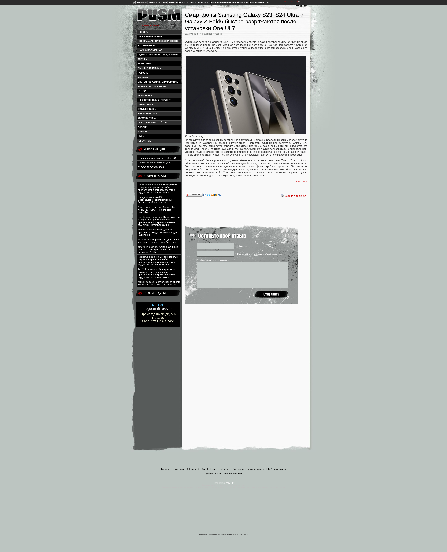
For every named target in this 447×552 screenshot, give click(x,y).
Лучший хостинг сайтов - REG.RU (157, 158)
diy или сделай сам (149, 68)
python (142, 91)
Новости (143, 32)
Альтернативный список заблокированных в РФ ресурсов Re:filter (158, 249)
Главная (142, 2)
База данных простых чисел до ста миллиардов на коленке (157, 232)
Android (173, 2)
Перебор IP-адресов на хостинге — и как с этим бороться (158, 240)
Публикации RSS (213, 474)
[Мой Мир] (216, 195)
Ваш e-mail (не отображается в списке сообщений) (259, 254)
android (143, 77)
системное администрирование (158, 82)
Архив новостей (157, 2)
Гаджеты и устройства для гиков (158, 55)
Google (183, 2)
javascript (144, 64)
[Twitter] (208, 195)
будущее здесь (147, 109)
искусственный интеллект (154, 100)
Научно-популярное (150, 50)
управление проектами (152, 86)
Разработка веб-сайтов (152, 122)
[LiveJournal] (219, 195)
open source (145, 104)
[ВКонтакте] (205, 195)
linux (141, 136)
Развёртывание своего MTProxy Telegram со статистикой (159, 283)
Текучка (142, 59)
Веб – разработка (259, 2)
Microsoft (204, 2)
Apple (193, 2)
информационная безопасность (158, 41)
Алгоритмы (145, 141)
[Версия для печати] (282, 195)
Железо (142, 132)
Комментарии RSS (233, 474)
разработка (145, 95)
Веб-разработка (147, 113)
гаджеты (143, 73)
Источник (301, 181)
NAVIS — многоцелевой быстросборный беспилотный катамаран (155, 200)
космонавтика (147, 118)
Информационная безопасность (229, 2)
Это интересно (147, 45)
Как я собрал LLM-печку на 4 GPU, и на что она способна (156, 210)
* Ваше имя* (242, 246)
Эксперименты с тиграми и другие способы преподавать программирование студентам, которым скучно (158, 188)
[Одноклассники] (212, 195)
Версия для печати (295, 195)
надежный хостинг (158, 307)
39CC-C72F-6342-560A (151, 167)
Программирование (150, 36)
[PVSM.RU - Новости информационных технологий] (158, 16)
